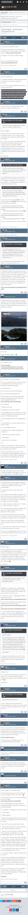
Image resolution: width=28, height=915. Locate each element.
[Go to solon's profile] (2, 624)
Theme (13, 907)
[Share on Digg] (8, 901)
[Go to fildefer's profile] (2, 542)
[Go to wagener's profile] (2, 42)
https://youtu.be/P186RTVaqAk (13, 53)
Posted (9, 43)
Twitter (14, 910)
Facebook (17, 910)
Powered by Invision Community (14, 912)
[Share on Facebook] (4, 901)
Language (8, 907)
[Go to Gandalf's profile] (2, 296)
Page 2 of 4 (14, 37)
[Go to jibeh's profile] (2, 358)
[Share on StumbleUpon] (15, 901)
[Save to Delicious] (11, 901)
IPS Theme (11, 905)
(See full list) (3, 13)
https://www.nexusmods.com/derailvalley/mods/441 (13, 608)
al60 (19, 165)
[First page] (1, 38)
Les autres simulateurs (21, 33)
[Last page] (26, 38)
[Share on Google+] (6, 901)
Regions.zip (4, 876)
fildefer (20, 573)
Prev (5, 37)
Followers (13, 890)
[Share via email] (18, 901)
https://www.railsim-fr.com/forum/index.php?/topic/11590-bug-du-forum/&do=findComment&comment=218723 (12, 366)
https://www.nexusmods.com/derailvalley (11, 401)
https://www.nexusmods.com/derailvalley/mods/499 (13, 605)
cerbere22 (5, 33)
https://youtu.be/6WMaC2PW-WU (9, 62)
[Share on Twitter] (1, 901)
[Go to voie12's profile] (2, 466)
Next (23, 37)
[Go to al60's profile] (2, 115)
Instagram (10, 910)
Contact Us (19, 907)
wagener (20, 120)
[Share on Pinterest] (20, 901)
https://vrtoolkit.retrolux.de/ (7, 737)
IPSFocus (17, 905)
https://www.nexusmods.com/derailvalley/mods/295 (13, 599)
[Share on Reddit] (13, 901)
